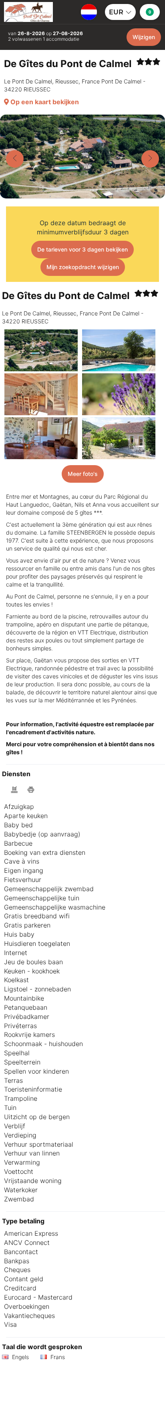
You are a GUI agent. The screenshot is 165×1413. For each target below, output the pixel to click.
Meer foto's (83, 473)
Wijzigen (144, 37)
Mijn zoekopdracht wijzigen (82, 267)
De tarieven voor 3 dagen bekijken (82, 249)
